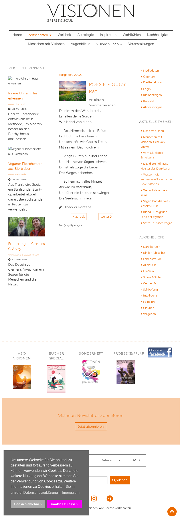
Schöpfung (150, 289)
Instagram (91, 498)
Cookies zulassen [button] (64, 504)
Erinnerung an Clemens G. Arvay (26, 246)
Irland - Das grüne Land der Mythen (153, 214)
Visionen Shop (107, 44)
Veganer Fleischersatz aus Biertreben (25, 166)
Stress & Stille (151, 277)
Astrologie (85, 35)
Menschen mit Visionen (46, 44)
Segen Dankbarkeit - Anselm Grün (155, 203)
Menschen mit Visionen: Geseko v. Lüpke (153, 141)
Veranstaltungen (141, 44)
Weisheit (64, 35)
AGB (136, 460)
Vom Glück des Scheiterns (151, 155)
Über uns (149, 76)
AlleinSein (149, 265)
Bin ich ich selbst (154, 252)
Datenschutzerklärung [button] (40, 492)
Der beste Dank (153, 131)
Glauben (148, 308)
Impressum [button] (70, 492)
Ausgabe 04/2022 (70, 74)
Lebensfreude (152, 259)
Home (17, 35)
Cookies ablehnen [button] (28, 504)
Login (147, 89)
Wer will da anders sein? (153, 193)
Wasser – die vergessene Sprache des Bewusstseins (156, 179)
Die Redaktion (152, 82)
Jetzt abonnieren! (91, 427)
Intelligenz (150, 295)
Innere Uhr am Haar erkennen (23, 95)
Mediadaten (151, 70)
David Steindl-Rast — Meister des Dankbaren (155, 166)
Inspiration (108, 35)
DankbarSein (151, 246)
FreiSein (148, 271)
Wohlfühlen (132, 35)
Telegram (106, 498)
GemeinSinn (151, 283)
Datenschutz (110, 460)
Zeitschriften (38, 35)
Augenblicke (80, 44)
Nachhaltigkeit (158, 35)
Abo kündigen (152, 107)
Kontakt (148, 101)
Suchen (121, 480)
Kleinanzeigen (152, 95)
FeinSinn (149, 301)
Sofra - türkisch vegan (157, 223)
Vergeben (149, 314)
